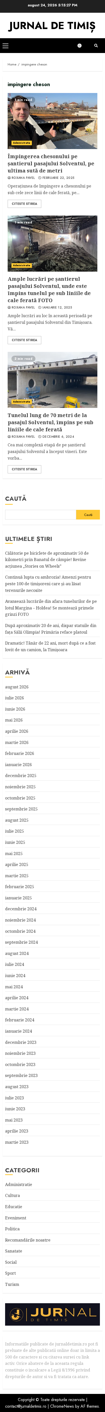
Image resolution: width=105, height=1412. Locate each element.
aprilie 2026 (16, 731)
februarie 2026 (19, 753)
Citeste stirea (24, 204)
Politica (12, 1229)
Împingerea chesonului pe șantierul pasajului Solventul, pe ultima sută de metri (52, 121)
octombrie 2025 (20, 798)
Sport (10, 1273)
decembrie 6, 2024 (58, 437)
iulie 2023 (14, 1098)
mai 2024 (14, 987)
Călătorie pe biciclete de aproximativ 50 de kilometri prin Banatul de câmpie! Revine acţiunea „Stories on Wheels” (47, 559)
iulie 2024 (14, 964)
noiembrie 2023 (20, 1053)
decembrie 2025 (20, 775)
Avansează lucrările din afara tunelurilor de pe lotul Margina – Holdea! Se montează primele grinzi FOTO (51, 607)
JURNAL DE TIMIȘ (52, 25)
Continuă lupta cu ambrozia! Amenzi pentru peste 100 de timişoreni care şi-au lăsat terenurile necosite (48, 583)
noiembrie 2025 (20, 787)
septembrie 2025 (21, 809)
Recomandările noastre (27, 1240)
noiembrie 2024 (20, 920)
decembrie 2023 (20, 1042)
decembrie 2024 (20, 909)
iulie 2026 (14, 698)
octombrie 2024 (20, 931)
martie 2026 (17, 742)
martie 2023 (17, 1142)
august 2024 (17, 953)
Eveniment (15, 1218)
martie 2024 (17, 1009)
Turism (12, 1284)
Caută (16, 498)
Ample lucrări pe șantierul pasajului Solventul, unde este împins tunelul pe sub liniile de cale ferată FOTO (52, 244)
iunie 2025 (15, 842)
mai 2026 (14, 720)
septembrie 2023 (21, 1075)
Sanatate (13, 1251)
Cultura (12, 1195)
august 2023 (17, 1086)
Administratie (21, 143)
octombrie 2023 (20, 1064)
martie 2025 (17, 875)
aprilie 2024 (16, 998)
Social (11, 1262)
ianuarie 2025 (18, 898)
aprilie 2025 (16, 864)
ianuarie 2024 (18, 1031)
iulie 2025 (14, 831)
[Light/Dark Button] (82, 45)
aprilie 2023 (16, 1131)
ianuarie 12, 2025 (57, 308)
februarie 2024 (19, 1020)
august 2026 (17, 687)
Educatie (13, 1206)
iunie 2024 (15, 975)
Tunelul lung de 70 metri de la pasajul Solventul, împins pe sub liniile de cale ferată (52, 380)
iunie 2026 (15, 709)
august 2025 (17, 820)
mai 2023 (14, 1120)
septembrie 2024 (21, 942)
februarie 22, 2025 (58, 178)
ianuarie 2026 (18, 764)
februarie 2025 (19, 886)
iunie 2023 (15, 1109)
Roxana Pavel (23, 178)
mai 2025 (14, 853)
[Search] (96, 45)
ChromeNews (62, 1406)
